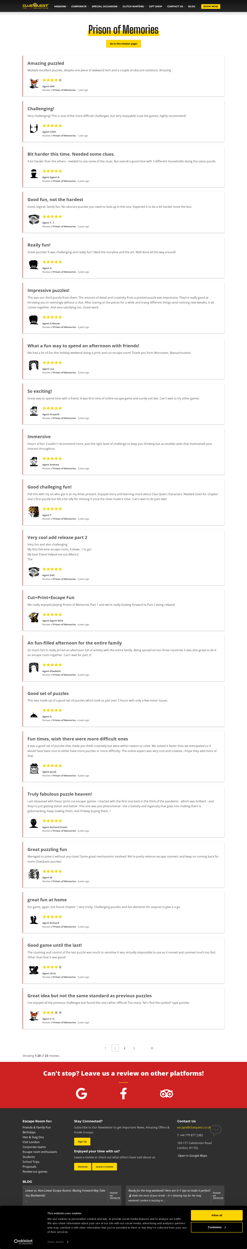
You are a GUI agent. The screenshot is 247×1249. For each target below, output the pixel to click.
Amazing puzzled (45, 63)
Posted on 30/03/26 (218, 1195)
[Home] (36, 6)
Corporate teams (34, 1147)
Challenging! (40, 108)
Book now (210, 6)
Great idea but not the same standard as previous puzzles (89, 996)
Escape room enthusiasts (40, 1152)
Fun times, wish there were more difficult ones (77, 739)
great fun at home (47, 900)
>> (152, 1047)
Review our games (35, 1172)
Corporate (79, 6)
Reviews (83, 1166)
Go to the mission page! (123, 43)
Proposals (29, 1167)
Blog (191, 6)
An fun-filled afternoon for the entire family (74, 643)
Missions (60, 6)
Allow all (216, 1215)
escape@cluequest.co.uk (194, 1127)
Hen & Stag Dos (33, 1137)
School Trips (31, 1162)
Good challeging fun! (49, 487)
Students (29, 1157)
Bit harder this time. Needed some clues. (71, 154)
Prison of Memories (64, 90)
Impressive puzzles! (48, 290)
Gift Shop (155, 6)
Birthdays (29, 1132)
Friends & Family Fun (37, 1127)
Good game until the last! (54, 945)
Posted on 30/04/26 (115, 1195)
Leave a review (104, 1166)
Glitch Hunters (133, 6)
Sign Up (82, 1141)
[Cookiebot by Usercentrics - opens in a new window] (23, 1242)
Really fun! (38, 245)
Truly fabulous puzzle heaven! (59, 794)
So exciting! (39, 391)
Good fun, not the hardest (55, 199)
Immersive (39, 436)
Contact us (175, 6)
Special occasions (104, 6)
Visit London (31, 1142)
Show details (55, 1241)
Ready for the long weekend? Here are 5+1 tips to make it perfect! (169, 1191)
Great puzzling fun (47, 849)
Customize (215, 1227)
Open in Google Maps (192, 1156)
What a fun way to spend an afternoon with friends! (83, 346)
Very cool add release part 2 (57, 537)
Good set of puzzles (48, 693)
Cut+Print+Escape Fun (50, 597)
